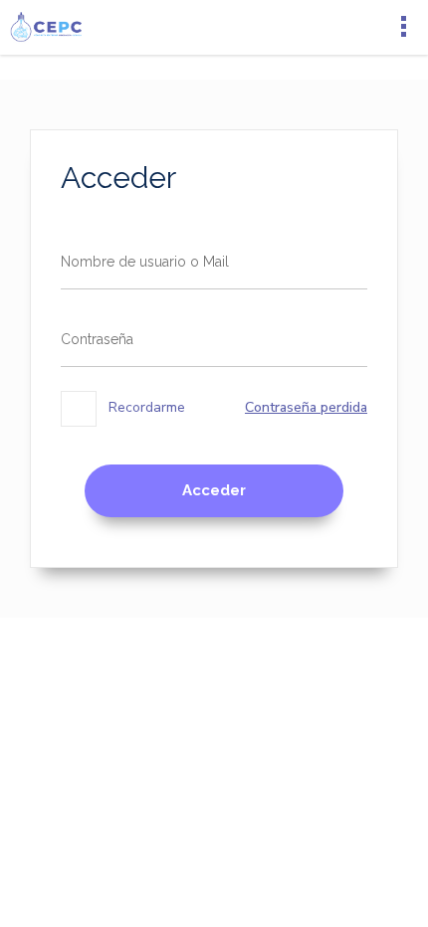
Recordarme (145, 407)
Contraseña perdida (306, 407)
